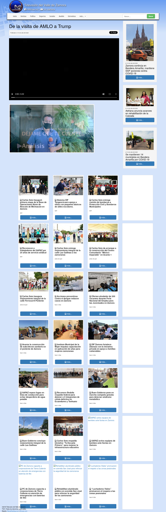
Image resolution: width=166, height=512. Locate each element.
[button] (83, 16)
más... (140, 77)
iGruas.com (23, 511)
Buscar (151, 16)
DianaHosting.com (13, 511)
